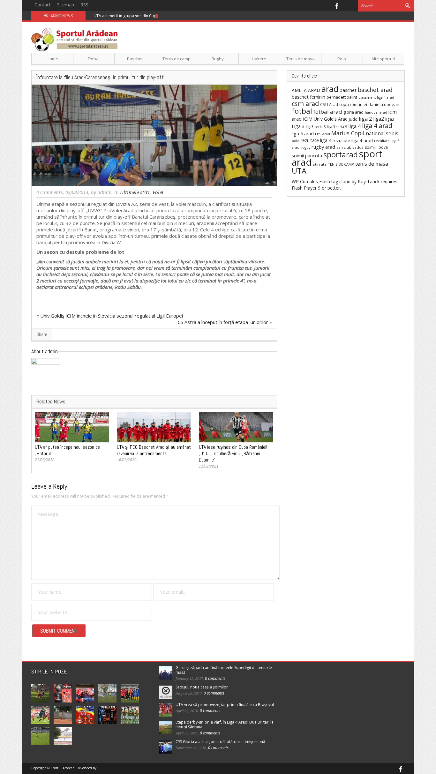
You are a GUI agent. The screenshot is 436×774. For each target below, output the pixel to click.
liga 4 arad (377, 125)
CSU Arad (329, 104)
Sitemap (65, 5)
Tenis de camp (176, 59)
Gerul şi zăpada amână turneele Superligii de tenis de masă (224, 670)
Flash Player (304, 188)
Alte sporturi (383, 59)
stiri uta (320, 164)
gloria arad (353, 112)
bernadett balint (342, 97)
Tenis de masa (300, 59)
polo (295, 140)
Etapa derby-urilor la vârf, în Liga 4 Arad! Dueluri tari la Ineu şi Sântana (225, 724)
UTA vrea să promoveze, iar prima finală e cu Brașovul (225, 704)
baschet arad (375, 90)
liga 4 (354, 126)
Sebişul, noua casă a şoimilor (202, 687)
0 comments (49, 192)
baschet (348, 90)
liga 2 (365, 118)
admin (104, 192)
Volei (157, 192)
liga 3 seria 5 (337, 126)
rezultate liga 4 (316, 140)
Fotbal (94, 59)
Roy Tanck (369, 181)
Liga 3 (298, 126)
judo (353, 119)
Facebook (336, 5)
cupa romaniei (353, 104)
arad (329, 88)
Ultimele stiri (135, 192)
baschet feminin (308, 97)
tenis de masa (371, 163)
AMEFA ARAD (306, 90)
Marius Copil (348, 133)
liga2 (378, 118)
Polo (341, 59)
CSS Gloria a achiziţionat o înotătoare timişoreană (220, 741)
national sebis (382, 133)
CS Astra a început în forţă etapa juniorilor (223, 322)
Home (52, 59)
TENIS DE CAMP (341, 164)
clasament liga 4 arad (376, 97)
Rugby (218, 59)
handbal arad (376, 112)
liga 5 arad (303, 134)
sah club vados (350, 147)
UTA (299, 171)
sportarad (340, 154)
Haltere (259, 59)
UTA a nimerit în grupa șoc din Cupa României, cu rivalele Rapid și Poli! (157, 16)
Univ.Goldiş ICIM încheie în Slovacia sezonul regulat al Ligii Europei (111, 315)
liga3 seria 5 (316, 126)
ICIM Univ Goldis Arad (325, 119)
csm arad (305, 103)
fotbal (302, 111)
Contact (42, 5)
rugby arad (323, 147)
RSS (84, 5)
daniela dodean (383, 104)
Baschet (135, 59)
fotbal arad (327, 111)
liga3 (389, 119)
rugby (305, 147)
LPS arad (322, 134)
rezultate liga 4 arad (353, 140)
